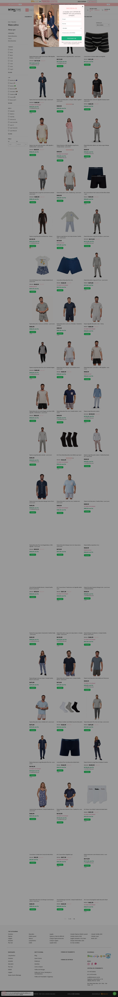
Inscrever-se (71, 38)
